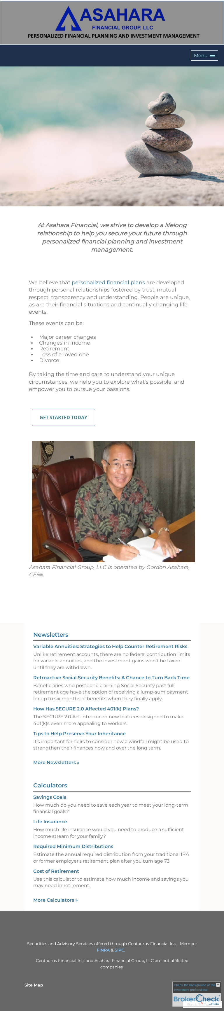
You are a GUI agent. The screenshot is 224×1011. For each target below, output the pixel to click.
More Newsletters (56, 762)
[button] (204, 55)
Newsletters (50, 634)
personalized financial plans (108, 282)
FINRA (103, 950)
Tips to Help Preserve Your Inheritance (79, 733)
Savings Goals (49, 797)
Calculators (50, 785)
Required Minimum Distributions (73, 846)
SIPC (119, 950)
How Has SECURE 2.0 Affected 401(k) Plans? (86, 709)
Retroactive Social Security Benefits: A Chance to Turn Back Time (111, 677)
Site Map (33, 985)
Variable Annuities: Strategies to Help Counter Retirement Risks (110, 646)
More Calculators (55, 900)
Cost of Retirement (56, 871)
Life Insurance (50, 821)
